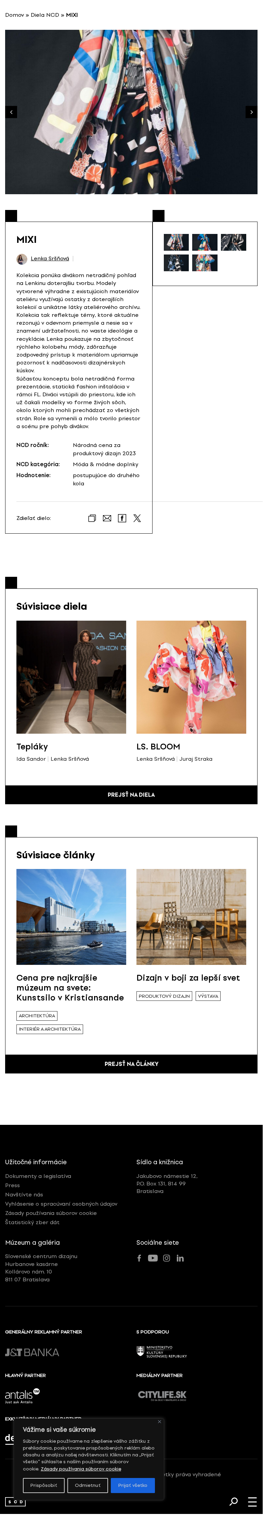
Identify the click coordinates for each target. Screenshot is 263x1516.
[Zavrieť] (159, 1421)
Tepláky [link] (32, 746)
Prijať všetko (132, 1485)
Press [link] (12, 1185)
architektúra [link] (37, 1016)
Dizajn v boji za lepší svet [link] (188, 978)
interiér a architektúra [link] (50, 1029)
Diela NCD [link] (45, 15)
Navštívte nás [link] (24, 1194)
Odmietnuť (88, 1485)
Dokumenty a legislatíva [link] (38, 1176)
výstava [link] (208, 996)
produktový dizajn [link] (164, 996)
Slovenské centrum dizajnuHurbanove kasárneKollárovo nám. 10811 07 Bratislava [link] (41, 1267)
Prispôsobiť (43, 1485)
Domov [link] (14, 15)
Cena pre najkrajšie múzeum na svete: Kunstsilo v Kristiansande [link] (70, 988)
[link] (15, 1501)
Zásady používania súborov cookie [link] (81, 1469)
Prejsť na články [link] (131, 1064)
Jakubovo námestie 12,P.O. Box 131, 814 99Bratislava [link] (167, 1184)
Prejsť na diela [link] (131, 795)
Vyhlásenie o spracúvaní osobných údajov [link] (61, 1204)
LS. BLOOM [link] (158, 746)
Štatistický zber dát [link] (32, 1222)
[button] (252, 112)
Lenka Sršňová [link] (50, 258)
